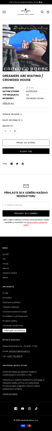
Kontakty (7, 297)
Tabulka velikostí (11, 307)
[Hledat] (42, 12)
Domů (5, 254)
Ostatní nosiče (10, 273)
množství (8, 126)
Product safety (10, 320)
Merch (6, 268)
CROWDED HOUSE (35, 98)
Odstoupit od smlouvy (14, 330)
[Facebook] (16, 408)
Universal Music (10, 394)
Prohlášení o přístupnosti (15, 316)
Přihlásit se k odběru (26, 213)
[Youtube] (22, 408)
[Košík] (48, 12)
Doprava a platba (11, 302)
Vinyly (5, 263)
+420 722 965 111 (14, 356)
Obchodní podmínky (13, 325)
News (5, 277)
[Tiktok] (36, 408)
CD (4, 259)
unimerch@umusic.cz (19, 351)
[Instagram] (29, 408)
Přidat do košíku (26, 142)
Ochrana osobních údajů (15, 311)
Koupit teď (26, 151)
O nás (5, 293)
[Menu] (4, 12)
